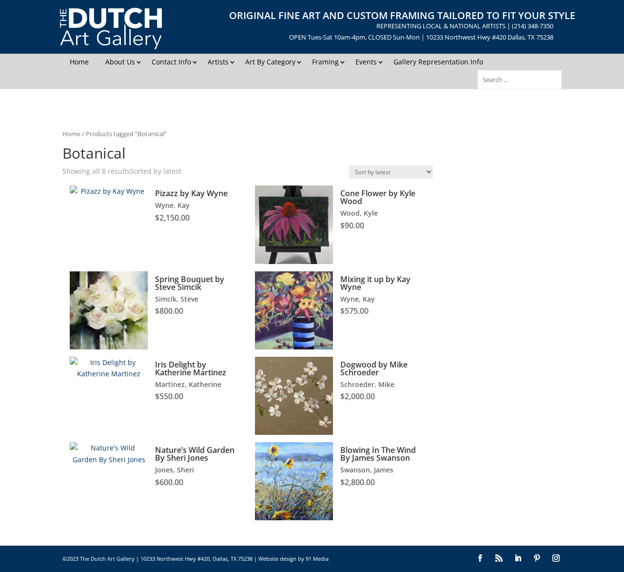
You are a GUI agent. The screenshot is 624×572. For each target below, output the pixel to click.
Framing (325, 61)
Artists (218, 61)
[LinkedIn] (518, 559)
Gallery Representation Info (438, 61)
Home (79, 61)
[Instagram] (556, 559)
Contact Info (171, 61)
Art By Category (270, 61)
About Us (120, 61)
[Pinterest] (537, 559)
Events (366, 61)
